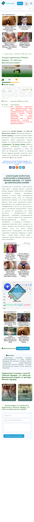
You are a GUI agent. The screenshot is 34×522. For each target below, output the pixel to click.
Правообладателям (9, 348)
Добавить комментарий (13, 436)
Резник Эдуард (9, 84)
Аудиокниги (26, 89)
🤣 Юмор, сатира (23, 101)
